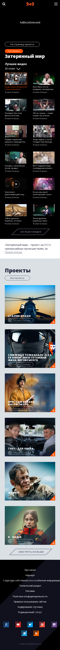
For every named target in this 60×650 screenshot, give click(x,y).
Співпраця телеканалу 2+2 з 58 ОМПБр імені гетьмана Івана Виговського (30, 357)
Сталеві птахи (19, 316)
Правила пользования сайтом (30, 601)
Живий (13, 492)
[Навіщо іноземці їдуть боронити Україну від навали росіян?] (16, 79)
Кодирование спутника (30, 607)
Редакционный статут (30, 612)
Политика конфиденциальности (30, 596)
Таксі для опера (21, 448)
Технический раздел (30, 585)
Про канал (30, 570)
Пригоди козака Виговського (21, 403)
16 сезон (10, 68)
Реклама (30, 591)
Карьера (30, 575)
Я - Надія (14, 537)
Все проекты (17, 278)
